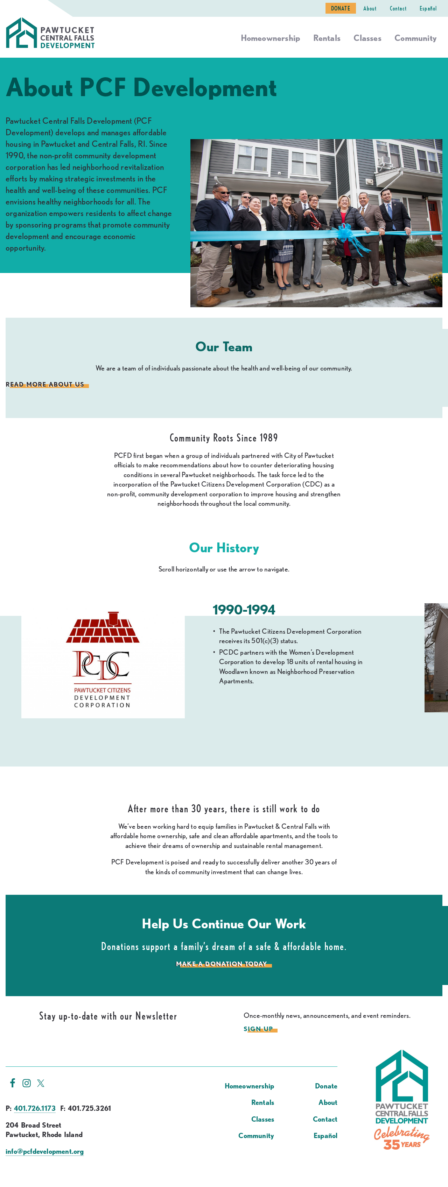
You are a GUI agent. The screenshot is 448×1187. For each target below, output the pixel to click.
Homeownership (270, 38)
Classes (367, 38)
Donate (340, 8)
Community (415, 38)
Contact (398, 8)
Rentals (327, 38)
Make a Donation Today (221, 963)
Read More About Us (45, 384)
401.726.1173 (35, 1108)
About (370, 8)
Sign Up (258, 1028)
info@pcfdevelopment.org (45, 1151)
